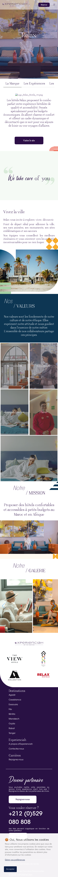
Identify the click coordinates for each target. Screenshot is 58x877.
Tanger (12, 733)
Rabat (12, 729)
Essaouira (13, 705)
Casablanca (15, 700)
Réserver (44, 5)
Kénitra (12, 714)
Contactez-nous (16, 749)
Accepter (10, 869)
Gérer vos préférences (15, 860)
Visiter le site (29, 140)
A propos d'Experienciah (21, 744)
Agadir (12, 695)
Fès (10, 710)
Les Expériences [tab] (34, 83)
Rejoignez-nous (16, 760)
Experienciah (17, 740)
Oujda (12, 724)
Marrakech (14, 719)
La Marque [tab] (12, 83)
